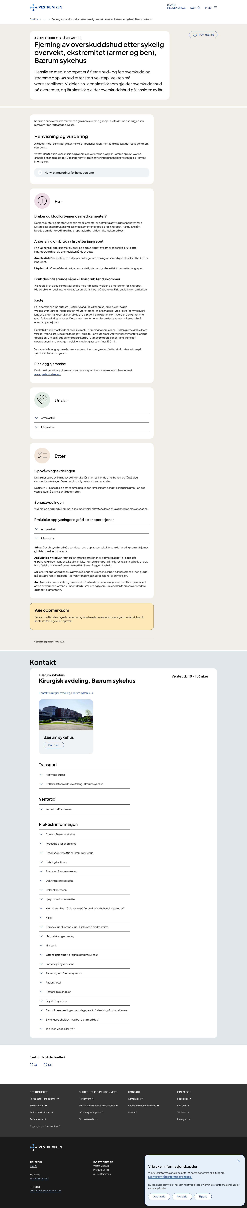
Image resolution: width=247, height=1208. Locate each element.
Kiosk (49, 917)
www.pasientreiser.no (47, 374)
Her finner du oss (55, 774)
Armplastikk (48, 417)
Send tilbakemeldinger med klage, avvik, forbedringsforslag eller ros (86, 1010)
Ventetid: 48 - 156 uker (59, 809)
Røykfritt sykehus (56, 1001)
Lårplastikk (47, 427)
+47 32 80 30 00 (39, 1178)
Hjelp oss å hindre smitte (60, 899)
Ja (35, 1064)
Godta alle (159, 1196)
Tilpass (203, 1196)
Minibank (51, 945)
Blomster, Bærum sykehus (61, 871)
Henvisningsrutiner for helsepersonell (70, 172)
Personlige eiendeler (58, 991)
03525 (33, 1165)
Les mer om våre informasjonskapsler (170, 1176)
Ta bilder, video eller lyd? (60, 1028)
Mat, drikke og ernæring (60, 936)
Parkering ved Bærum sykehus (64, 973)
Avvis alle (182, 1196)
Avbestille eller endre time (61, 843)
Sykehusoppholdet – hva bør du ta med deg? (72, 1019)
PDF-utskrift (206, 34)
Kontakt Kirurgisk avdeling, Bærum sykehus (64, 692)
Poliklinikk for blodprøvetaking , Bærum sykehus (74, 783)
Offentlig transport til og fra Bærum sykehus (72, 954)
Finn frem (53, 745)
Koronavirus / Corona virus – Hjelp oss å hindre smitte (77, 927)
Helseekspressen (56, 889)
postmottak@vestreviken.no (45, 1190)
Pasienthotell (53, 982)
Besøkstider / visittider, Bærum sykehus (69, 852)
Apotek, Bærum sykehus (60, 834)
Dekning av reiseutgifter (60, 880)
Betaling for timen (56, 862)
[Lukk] (239, 1160)
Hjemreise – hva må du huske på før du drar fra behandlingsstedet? (85, 908)
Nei (50, 1064)
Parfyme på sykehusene (60, 964)
